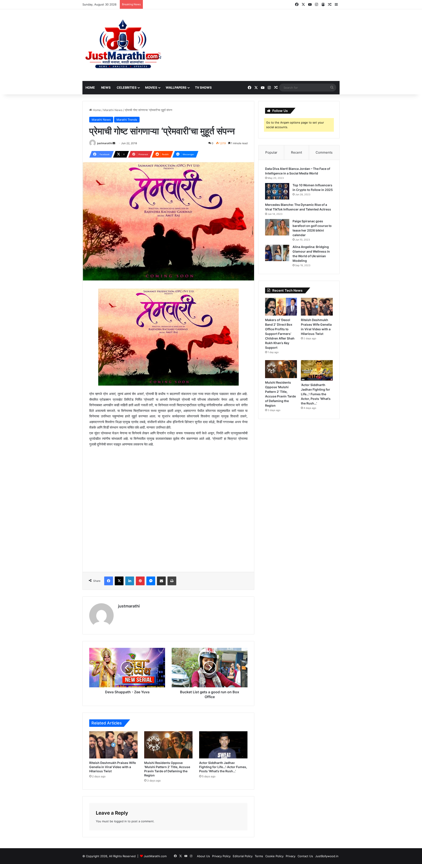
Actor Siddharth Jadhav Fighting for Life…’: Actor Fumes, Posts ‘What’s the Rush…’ (223, 767)
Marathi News (112, 110)
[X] (119, 581)
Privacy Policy (221, 856)
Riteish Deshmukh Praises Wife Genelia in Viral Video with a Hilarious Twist (112, 767)
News (106, 87)
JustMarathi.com (155, 856)
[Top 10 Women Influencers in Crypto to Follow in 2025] (277, 191)
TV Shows (203, 87)
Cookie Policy (274, 856)
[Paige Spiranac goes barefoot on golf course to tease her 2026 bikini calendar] (277, 227)
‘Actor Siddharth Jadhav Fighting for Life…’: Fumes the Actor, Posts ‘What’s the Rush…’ (316, 394)
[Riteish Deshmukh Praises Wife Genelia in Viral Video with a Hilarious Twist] (113, 744)
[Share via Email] (161, 581)
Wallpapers (176, 87)
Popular (271, 152)
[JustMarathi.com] (123, 45)
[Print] (171, 581)
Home (90, 87)
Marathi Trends (126, 119)
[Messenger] (150, 581)
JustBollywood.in (326, 856)
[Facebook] (108, 581)
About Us (203, 856)
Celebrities (126, 87)
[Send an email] (114, 143)
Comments (324, 152)
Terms (259, 856)
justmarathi (104, 143)
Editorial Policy (243, 856)
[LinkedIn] (129, 581)
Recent (296, 152)
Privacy (290, 856)
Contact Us (305, 856)
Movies (151, 87)
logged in (120, 821)
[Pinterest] (140, 581)
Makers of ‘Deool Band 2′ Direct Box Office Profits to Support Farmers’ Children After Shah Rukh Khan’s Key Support (280, 333)
